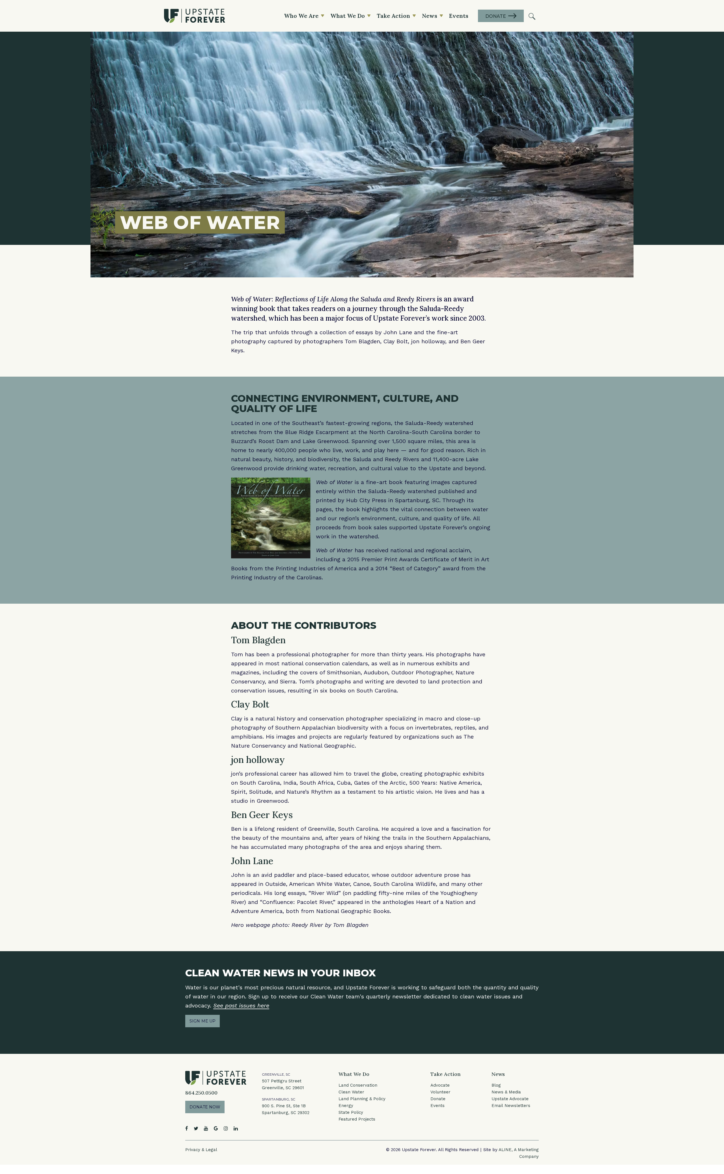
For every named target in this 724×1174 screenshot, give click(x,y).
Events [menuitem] (458, 15)
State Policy (351, 1112)
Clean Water (351, 1092)
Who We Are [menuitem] (301, 15)
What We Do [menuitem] (347, 15)
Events (437, 1105)
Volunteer (440, 1092)
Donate (437, 1098)
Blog (496, 1085)
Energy (346, 1105)
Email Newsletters (511, 1105)
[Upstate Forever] (194, 16)
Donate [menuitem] (495, 16)
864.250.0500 (201, 1092)
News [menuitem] (429, 15)
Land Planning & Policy (362, 1098)
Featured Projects (357, 1119)
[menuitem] (532, 15)
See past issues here (241, 1005)
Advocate (440, 1085)
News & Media (506, 1092)
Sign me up (202, 1021)
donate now (204, 1107)
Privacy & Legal (201, 1149)
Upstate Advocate (510, 1098)
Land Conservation (358, 1085)
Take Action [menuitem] (393, 15)
